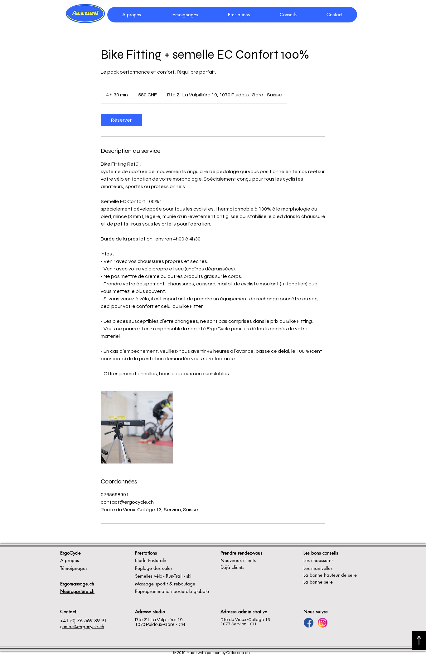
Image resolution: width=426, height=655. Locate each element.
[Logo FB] (308, 623)
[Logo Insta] (322, 623)
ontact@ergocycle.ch (83, 626)
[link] (121, 120)
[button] (287, 14)
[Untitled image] (137, 427)
